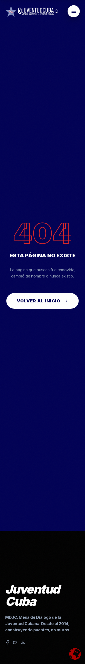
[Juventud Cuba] (29, 11)
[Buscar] (57, 11)
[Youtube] (23, 643)
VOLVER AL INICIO (38, 300)
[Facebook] (7, 643)
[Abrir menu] (74, 11)
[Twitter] (15, 643)
